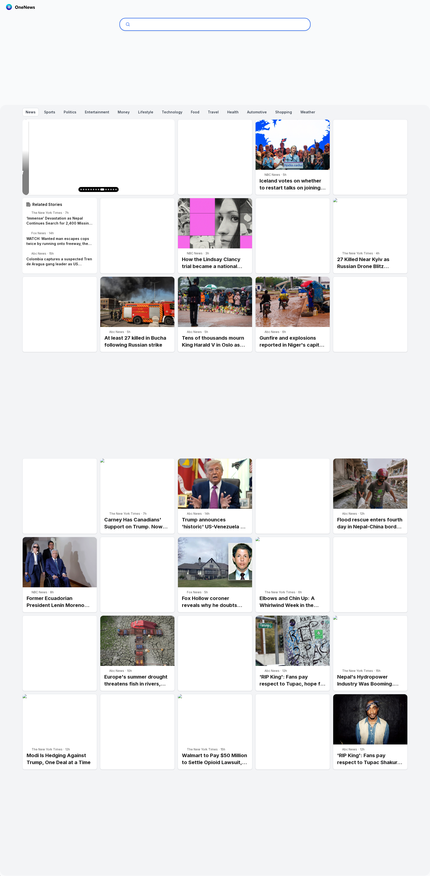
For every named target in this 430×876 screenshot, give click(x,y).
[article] (292, 157)
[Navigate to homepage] (20, 7)
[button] (81, 189)
